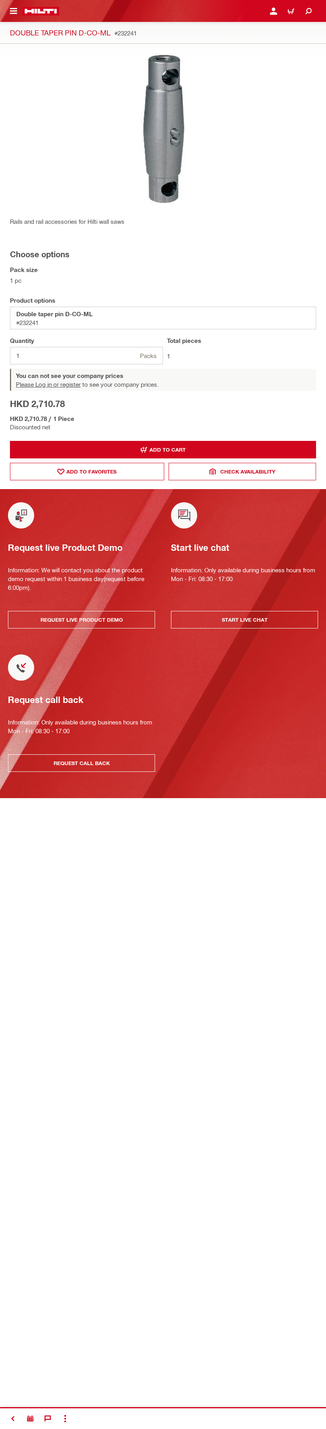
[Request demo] (30, 1418)
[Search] (308, 11)
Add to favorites (91, 471)
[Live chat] (47, 1418)
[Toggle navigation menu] (13, 11)
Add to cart (167, 449)
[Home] (40, 11)
